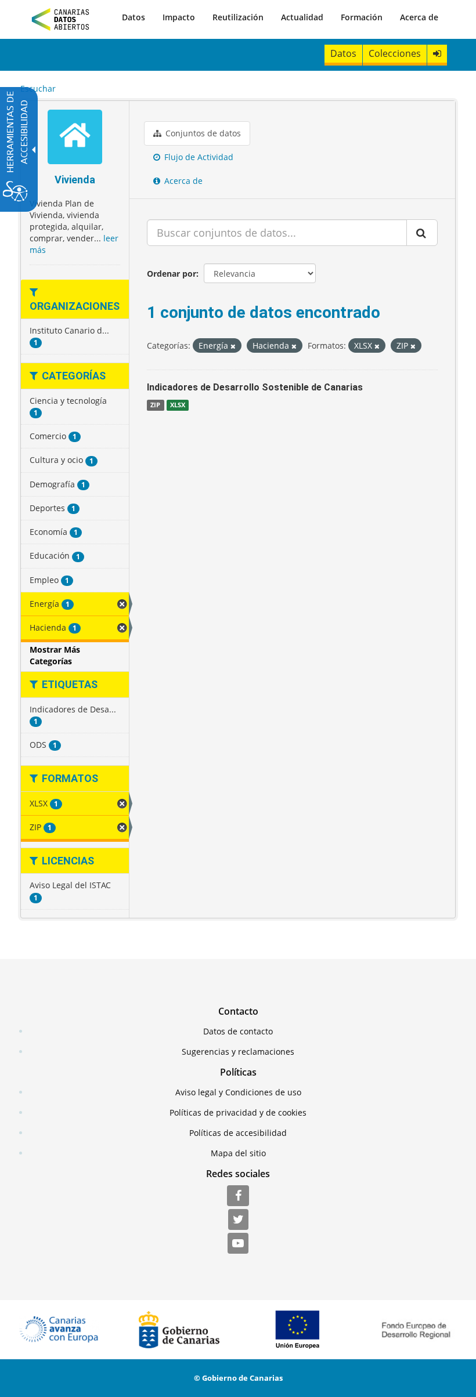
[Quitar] (233, 346)
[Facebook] (238, 1196)
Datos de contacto (238, 1031)
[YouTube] (238, 1243)
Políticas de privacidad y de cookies (238, 1112)
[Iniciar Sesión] (437, 54)
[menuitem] (133, 17)
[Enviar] (422, 232)
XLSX (177, 405)
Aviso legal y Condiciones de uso (238, 1092)
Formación (362, 17)
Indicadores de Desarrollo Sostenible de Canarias (255, 387)
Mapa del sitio (238, 1153)
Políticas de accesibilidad (238, 1132)
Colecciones (395, 53)
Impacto (179, 17)
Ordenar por (171, 273)
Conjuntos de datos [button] (202, 133)
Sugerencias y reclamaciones (238, 1051)
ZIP (155, 405)
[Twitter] (238, 1220)
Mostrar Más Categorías (55, 655)
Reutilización (238, 17)
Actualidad (302, 17)
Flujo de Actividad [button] (197, 156)
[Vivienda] (75, 138)
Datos (133, 17)
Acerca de (419, 17)
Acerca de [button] (182, 180)
